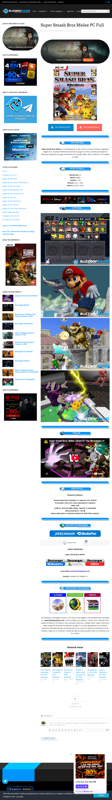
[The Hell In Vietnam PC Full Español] (46, 666)
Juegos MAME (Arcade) (10, 212)
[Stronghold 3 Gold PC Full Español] (57, 666)
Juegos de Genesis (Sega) (11, 186)
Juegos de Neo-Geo (9, 197)
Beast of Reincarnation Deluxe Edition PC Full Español (26, 371)
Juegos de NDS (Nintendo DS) (13, 194)
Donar (4, 171)
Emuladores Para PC (9, 175)
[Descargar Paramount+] (7, 329)
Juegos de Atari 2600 (9, 179)
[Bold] (50, 730)
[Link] (74, 730)
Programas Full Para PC (10, 216)
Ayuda (78, 11)
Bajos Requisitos (48, 31)
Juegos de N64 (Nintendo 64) (12, 190)
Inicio (34, 11)
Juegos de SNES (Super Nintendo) (14, 208)
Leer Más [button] (19, 796)
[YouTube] (109, 2)
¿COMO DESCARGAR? (49, 2)
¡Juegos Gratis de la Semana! (26, 296)
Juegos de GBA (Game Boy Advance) (15, 182)
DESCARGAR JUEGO (63, 127)
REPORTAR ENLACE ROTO (10, 2)
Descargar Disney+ (22, 361)
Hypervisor (70, 11)
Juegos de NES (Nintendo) (11, 201)
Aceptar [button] (101, 795)
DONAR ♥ (60, 2)
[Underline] (56, 730)
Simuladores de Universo (11, 220)
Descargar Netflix (22, 305)
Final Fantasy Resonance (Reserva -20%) (24, 343)
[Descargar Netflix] (7, 311)
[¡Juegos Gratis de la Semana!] (7, 301)
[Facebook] (105, 2)
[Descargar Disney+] (7, 366)
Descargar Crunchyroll (23, 351)
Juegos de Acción (59, 31)
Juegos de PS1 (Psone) (10, 205)
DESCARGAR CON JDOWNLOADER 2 (30, 2)
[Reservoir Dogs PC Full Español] (69, 666)
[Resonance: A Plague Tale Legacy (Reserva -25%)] (7, 320)
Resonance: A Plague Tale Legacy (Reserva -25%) (25, 315)
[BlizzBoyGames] (16, 13)
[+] (80, 730)
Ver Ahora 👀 (82, 786)
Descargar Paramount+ (24, 324)
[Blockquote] (68, 730)
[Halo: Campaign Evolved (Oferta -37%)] (7, 338)
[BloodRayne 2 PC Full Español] (93, 666)
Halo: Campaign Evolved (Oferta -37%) (24, 334)
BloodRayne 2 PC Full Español (92, 672)
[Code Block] (71, 730)
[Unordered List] (65, 730)
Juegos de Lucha (71, 31)
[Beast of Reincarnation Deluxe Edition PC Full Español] (7, 376)
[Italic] (53, 730)
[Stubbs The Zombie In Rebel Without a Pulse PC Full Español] (21, 285)
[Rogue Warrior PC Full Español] (104, 666)
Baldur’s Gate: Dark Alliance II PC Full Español (80, 675)
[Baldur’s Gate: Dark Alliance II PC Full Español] (81, 666)
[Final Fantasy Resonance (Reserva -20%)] (7, 348)
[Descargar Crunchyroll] (7, 357)
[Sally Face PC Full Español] (7, 385)
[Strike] (59, 730)
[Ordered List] (62, 730)
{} (77, 730)
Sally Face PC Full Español (25, 379)
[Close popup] (71, 753)
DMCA (108, 784)
